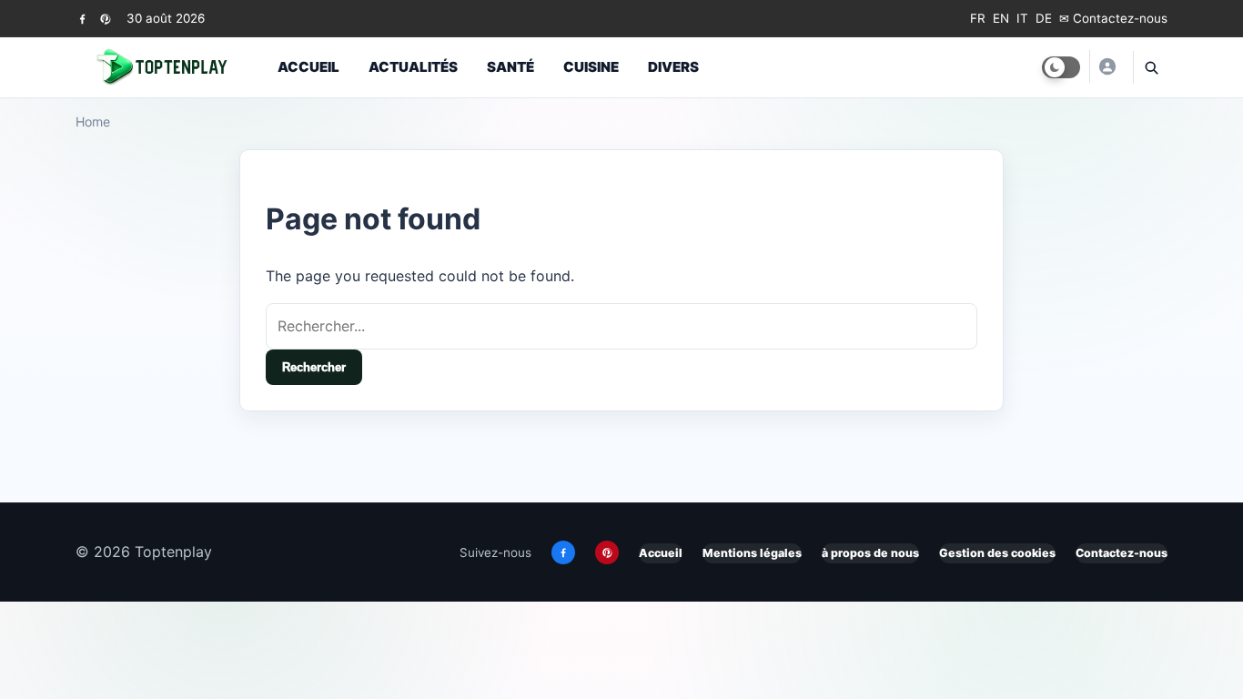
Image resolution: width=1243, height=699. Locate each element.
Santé (510, 67)
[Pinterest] (105, 18)
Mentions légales (752, 553)
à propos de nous (870, 553)
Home (93, 121)
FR (977, 18)
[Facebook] (82, 18)
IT (1022, 18)
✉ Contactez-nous (1113, 18)
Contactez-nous (1121, 553)
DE (1044, 18)
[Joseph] (1106, 66)
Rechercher (314, 367)
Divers (673, 67)
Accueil (308, 67)
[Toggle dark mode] (1061, 67)
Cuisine (591, 67)
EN (1001, 18)
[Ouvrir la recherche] (1150, 67)
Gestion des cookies (997, 553)
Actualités (413, 67)
